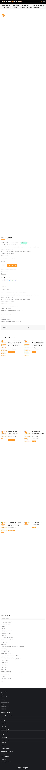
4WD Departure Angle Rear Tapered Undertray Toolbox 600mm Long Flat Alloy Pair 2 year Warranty (14, 344)
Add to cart (12, 265)
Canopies (3, 626)
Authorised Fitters (4, 739)
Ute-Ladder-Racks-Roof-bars (7, 678)
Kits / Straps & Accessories (6, 715)
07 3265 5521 (4, 696)
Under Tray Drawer (6, 665)
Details (34, 352)
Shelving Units (5, 662)
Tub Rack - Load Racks (6, 671)
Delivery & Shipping (5, 729)
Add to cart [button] (11, 352)
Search (43, 618)
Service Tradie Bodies (5, 649)
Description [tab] (3, 286)
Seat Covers (3, 648)
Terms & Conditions (5, 731)
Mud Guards (3, 644)
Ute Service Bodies (5, 756)
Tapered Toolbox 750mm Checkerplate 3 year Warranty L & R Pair (14, 524)
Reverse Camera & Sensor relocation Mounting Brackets (12, 646)
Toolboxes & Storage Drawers (7, 656)
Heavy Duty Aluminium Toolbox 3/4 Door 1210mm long (14, 433)
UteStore (3, 680)
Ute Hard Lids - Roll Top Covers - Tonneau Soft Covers (12, 673)
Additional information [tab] (6, 289)
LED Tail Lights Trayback (6, 633)
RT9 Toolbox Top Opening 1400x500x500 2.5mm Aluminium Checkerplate (38, 434)
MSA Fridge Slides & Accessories (7, 640)
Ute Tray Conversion (5, 748)
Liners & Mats (4, 635)
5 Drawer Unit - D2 (36, 522)
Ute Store (6, 271)
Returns (2, 734)
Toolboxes (7, 269)
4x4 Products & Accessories (6, 624)
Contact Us (3, 742)
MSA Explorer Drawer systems (7, 639)
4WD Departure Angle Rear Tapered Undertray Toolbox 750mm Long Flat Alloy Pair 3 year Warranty (38, 344)
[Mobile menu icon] (44, 2)
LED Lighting (3, 631)
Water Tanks (4, 667)
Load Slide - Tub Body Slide (7, 637)
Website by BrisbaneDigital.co (23, 768)
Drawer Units (5, 660)
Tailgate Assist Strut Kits (6, 653)
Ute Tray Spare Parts (5, 674)
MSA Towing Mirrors (5, 642)
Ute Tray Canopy (4, 753)
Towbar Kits (3, 669)
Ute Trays (3, 676)
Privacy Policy (4, 737)
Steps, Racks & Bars (5, 651)
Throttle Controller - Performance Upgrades (10, 655)
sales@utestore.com (5, 706)
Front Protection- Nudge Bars (7, 630)
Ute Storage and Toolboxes (6, 761)
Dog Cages (3, 628)
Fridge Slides (3, 723)
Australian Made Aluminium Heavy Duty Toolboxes (12, 658)
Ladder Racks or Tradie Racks (7, 751)
